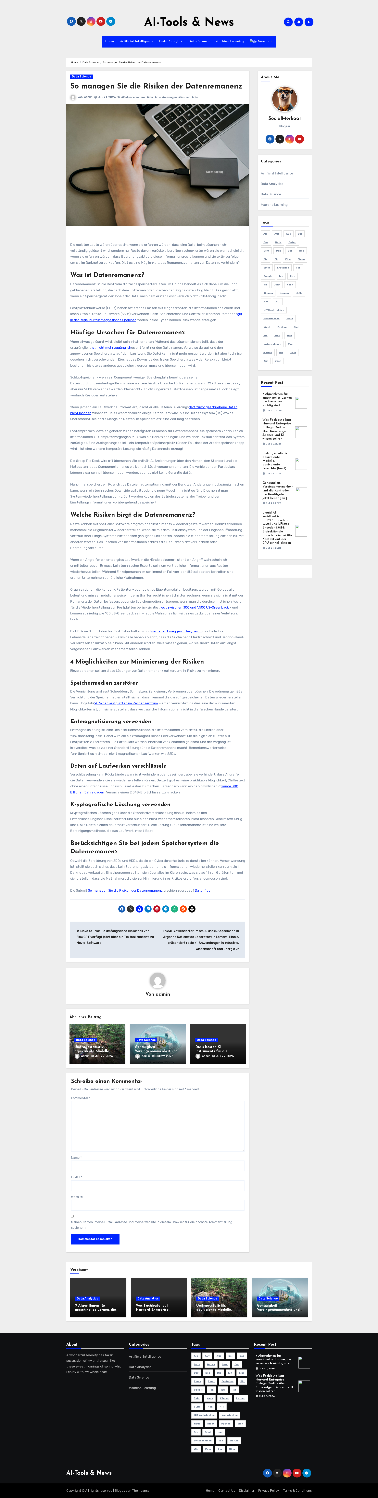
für (298, 267)
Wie (281, 352)
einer (266, 267)
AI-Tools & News (189, 23)
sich (296, 327)
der (290, 250)
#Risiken (184, 97)
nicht (267, 327)
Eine (288, 259)
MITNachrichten (273, 310)
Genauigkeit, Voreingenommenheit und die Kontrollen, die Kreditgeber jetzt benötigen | (277, 490)
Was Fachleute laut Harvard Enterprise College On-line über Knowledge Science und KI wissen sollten (275, 1383)
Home (109, 41)
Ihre (292, 276)
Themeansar (141, 1490)
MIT (277, 301)
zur (265, 361)
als (265, 233)
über (278, 361)
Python (282, 327)
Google (267, 276)
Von (290, 344)
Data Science (198, 41)
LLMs (299, 293)
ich (281, 276)
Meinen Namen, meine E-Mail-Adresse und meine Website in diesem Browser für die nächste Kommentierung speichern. (151, 1225)
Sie (265, 335)
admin (88, 97)
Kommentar (80, 1098)
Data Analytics (171, 41)
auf (276, 233)
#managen (169, 97)
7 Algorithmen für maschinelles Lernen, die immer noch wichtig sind (95, 1310)
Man (266, 301)
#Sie (195, 97)
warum (267, 352)
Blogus (120, 1490)
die (265, 259)
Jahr (277, 284)
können (268, 293)
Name (76, 1158)
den (278, 250)
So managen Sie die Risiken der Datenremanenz (125, 890)
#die (158, 97)
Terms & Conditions (297, 1490)
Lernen (284, 293)
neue (289, 318)
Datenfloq (202, 890)
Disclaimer (246, 1490)
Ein (276, 259)
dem (266, 250)
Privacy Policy (268, 1490)
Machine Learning (229, 41)
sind (277, 335)
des (301, 250)
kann (290, 284)
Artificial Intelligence (136, 41)
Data (278, 242)
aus (288, 233)
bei (300, 233)
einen (301, 259)
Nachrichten (271, 318)
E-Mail (76, 1177)
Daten (292, 242)
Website (77, 1197)
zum (293, 352)
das (265, 242)
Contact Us (226, 1490)
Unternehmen (272, 344)
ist (265, 284)
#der (150, 97)
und (289, 335)
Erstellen (283, 267)
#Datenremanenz (133, 97)
